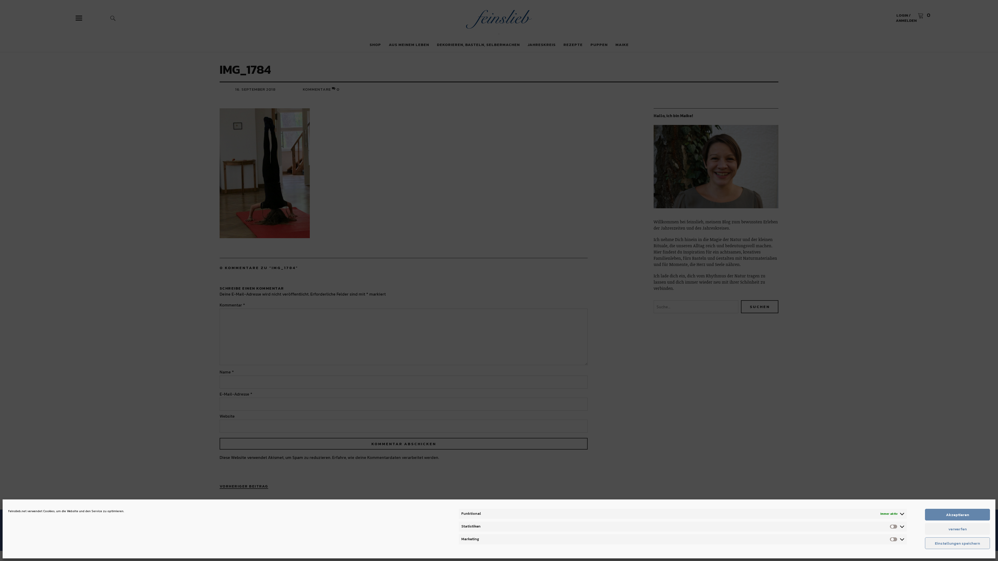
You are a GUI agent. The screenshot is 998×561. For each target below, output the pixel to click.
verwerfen (957, 529)
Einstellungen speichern (957, 543)
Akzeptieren (957, 515)
